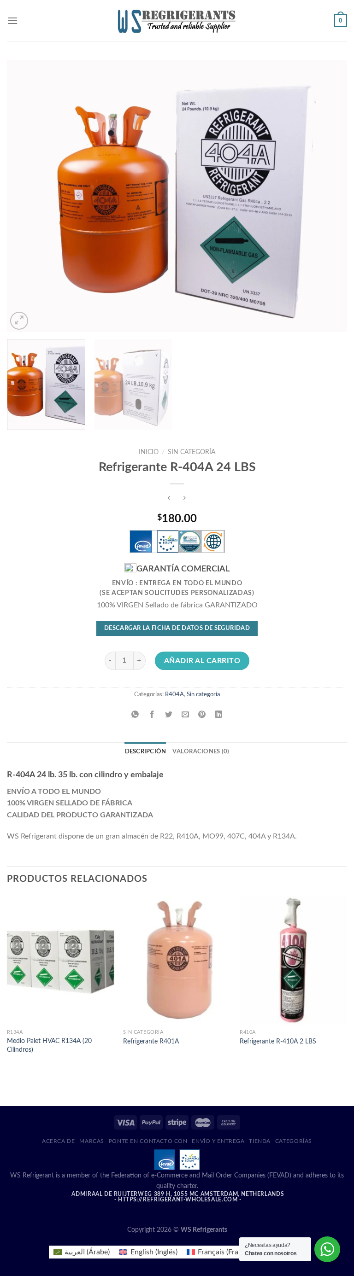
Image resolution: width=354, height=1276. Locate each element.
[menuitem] (81, 1252)
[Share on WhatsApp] (135, 714)
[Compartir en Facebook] (151, 714)
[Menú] (12, 20)
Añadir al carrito (202, 660)
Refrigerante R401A (151, 1041)
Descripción (145, 751)
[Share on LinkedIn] (218, 714)
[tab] (145, 751)
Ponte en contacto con (148, 1141)
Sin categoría (191, 452)
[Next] (328, 196)
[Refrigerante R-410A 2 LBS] (293, 960)
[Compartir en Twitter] (168, 714)
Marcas (91, 1141)
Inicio (149, 452)
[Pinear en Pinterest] (202, 714)
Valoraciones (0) (200, 751)
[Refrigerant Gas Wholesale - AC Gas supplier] (177, 20)
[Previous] (25, 196)
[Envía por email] (185, 714)
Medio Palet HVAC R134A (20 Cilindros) (49, 1045)
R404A (174, 694)
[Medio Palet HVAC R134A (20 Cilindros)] (60, 960)
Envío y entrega (218, 1141)
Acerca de (58, 1141)
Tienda (260, 1141)
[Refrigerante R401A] (176, 960)
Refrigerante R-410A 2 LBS (278, 1041)
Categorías (293, 1141)
